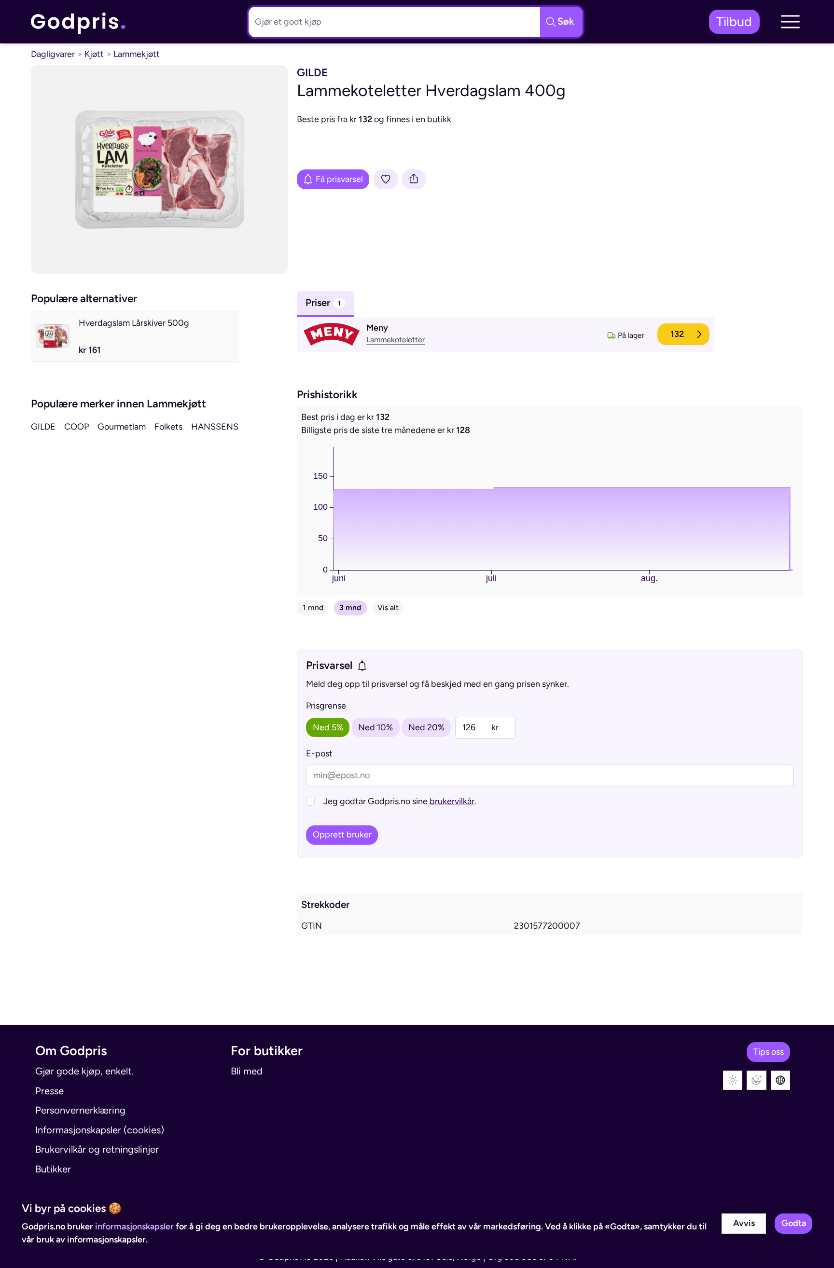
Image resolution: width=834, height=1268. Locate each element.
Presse (49, 1091)
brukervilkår (452, 801)
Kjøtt (94, 54)
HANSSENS (214, 426)
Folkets (168, 426)
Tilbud (734, 21)
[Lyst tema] (733, 1080)
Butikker (53, 1169)
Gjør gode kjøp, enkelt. (84, 1071)
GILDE (43, 426)
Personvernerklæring (80, 1110)
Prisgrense (326, 705)
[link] (78, 21)
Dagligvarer (53, 54)
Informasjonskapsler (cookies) (99, 1130)
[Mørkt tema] (756, 1080)
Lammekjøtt (136, 54)
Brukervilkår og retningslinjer (97, 1149)
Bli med (247, 1071)
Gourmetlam (121, 426)
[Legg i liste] (386, 179)
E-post (319, 753)
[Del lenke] (414, 179)
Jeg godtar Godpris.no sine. (399, 801)
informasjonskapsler (134, 1226)
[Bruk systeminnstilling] (781, 1080)
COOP (76, 426)
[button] (790, 22)
